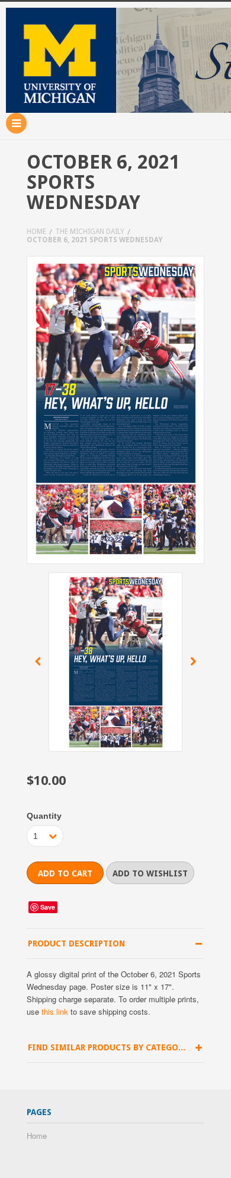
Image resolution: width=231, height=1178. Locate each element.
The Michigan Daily (89, 231)
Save (47, 906)
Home (36, 231)
